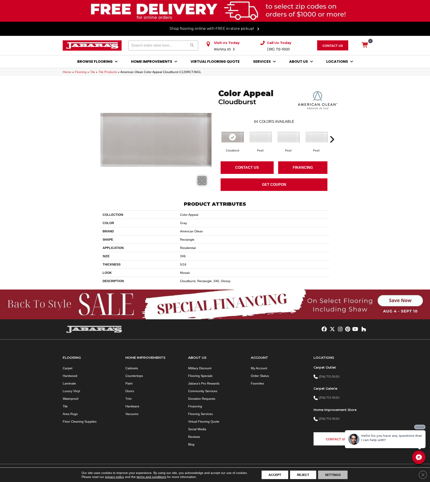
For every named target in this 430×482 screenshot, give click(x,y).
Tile (92, 72)
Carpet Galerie (325, 389)
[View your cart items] (365, 45)
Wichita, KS (223, 49)
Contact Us (247, 167)
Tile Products (108, 72)
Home (67, 72)
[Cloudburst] (232, 137)
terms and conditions (151, 477)
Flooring (80, 72)
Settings (333, 475)
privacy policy (114, 477)
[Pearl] (260, 137)
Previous (216, 132)
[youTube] (355, 329)
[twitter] (331, 329)
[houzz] (362, 329)
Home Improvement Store (335, 410)
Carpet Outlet (325, 367)
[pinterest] (347, 329)
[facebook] (323, 329)
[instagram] (339, 329)
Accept (275, 475)
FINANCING (303, 167)
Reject (303, 475)
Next (332, 132)
